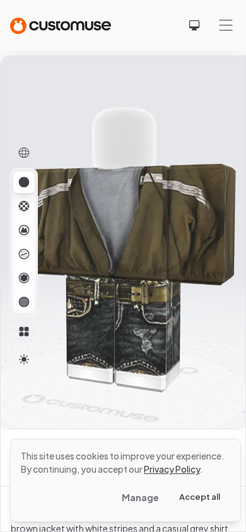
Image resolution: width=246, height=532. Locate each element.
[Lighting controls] (24, 359)
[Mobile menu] (226, 25)
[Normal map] (24, 230)
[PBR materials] (24, 182)
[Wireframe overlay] (24, 152)
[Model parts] (24, 331)
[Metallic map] (24, 278)
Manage (140, 497)
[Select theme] (194, 25)
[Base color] (24, 206)
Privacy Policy (172, 469)
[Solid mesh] (24, 302)
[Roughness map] (24, 254)
